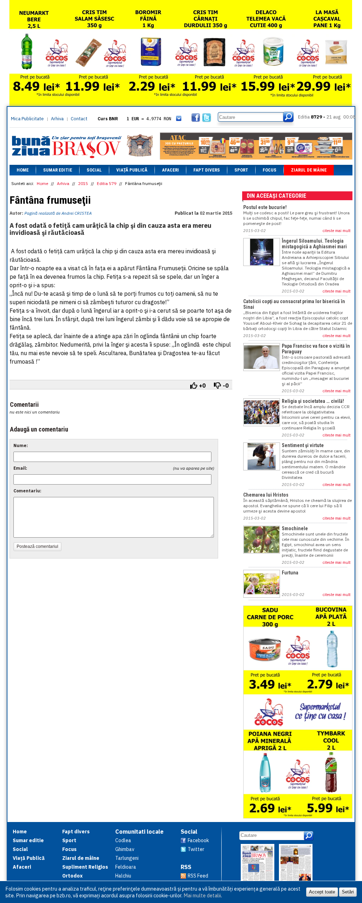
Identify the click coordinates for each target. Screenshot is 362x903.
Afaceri (170, 170)
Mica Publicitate (27, 119)
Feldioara (125, 867)
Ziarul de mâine (309, 170)
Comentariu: (27, 490)
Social (94, 170)
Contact (79, 119)
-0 (226, 385)
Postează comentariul (37, 546)
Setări (348, 892)
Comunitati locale (139, 831)
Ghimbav (124, 849)
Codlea (123, 840)
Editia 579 (106, 183)
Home (23, 170)
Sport (241, 170)
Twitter (196, 849)
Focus (269, 170)
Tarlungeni (127, 858)
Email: (20, 468)
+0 (202, 385)
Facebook (198, 840)
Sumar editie (57, 170)
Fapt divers (206, 170)
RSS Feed (198, 876)
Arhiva (57, 119)
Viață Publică (131, 170)
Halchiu (123, 876)
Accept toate (322, 892)
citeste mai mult (337, 230)
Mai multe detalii (202, 895)
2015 (83, 183)
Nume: (20, 445)
